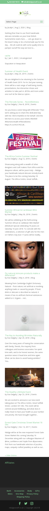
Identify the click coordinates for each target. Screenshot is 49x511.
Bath (9, 491)
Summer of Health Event (16, 71)
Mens (10, 494)
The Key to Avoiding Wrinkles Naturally (23, 335)
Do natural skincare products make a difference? (22, 274)
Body (30, 491)
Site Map (19, 494)
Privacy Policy (32, 494)
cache (7, 55)
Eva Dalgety (12, 104)
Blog (28, 27)
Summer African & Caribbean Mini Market (21, 211)
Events (30, 74)
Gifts (37, 491)
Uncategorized (26, 58)
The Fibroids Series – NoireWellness (22, 102)
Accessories (19, 491)
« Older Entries (11, 455)
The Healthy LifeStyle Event (18, 392)
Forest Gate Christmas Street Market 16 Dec (23, 423)
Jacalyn (10, 27)
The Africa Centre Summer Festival (21, 156)
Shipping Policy (23, 497)
